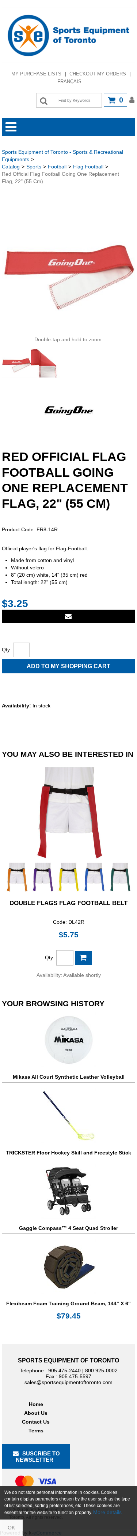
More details (107, 1512)
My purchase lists (36, 74)
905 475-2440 (64, 1370)
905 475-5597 (75, 1376)
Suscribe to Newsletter (38, 1456)
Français (69, 81)
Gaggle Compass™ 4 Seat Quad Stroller (68, 1228)
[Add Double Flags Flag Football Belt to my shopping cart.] (83, 958)
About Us (35, 1413)
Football (57, 167)
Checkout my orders (97, 74)
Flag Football (88, 167)
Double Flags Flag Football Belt (68, 903)
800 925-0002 (101, 1370)
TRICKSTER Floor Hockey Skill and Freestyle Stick (68, 1153)
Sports (33, 167)
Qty (6, 649)
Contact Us (36, 1422)
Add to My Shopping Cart (68, 666)
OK (11, 1528)
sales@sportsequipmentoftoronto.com (68, 1382)
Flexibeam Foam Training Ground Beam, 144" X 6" (68, 1303)
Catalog (11, 167)
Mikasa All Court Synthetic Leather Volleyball (69, 1077)
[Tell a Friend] (68, 616)
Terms (35, 1430)
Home (36, 1404)
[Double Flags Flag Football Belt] (68, 828)
